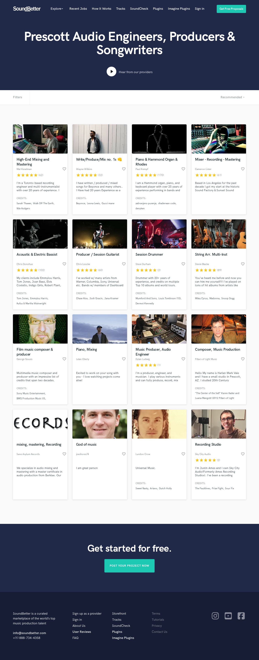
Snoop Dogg (228, 298)
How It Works (101, 9)
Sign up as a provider (87, 614)
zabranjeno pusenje (146, 203)
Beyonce (80, 203)
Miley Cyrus (201, 298)
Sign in (199, 9)
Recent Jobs (78, 9)
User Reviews (81, 632)
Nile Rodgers (23, 208)
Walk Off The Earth (43, 203)
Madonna (214, 298)
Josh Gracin (96, 298)
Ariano (153, 488)
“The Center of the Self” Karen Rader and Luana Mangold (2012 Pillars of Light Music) (217, 398)
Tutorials (158, 620)
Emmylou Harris (39, 298)
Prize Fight (217, 488)
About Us (78, 626)
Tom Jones (22, 298)
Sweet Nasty (142, 488)
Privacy (157, 626)
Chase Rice (82, 298)
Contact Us (159, 632)
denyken (140, 208)
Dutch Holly (165, 488)
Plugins (158, 9)
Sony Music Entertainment (31, 393)
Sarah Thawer (24, 203)
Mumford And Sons (146, 298)
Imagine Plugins (179, 9)
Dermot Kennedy (145, 303)
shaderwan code (167, 203)
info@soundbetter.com (29, 633)
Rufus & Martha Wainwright (31, 303)
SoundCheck (139, 9)
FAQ (75, 638)
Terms (156, 614)
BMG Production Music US (31, 398)
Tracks (120, 9)
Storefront (119, 614)
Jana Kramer (111, 298)
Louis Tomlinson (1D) (169, 298)
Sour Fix (229, 488)
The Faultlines (202, 488)
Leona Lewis (93, 203)
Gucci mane (108, 203)
